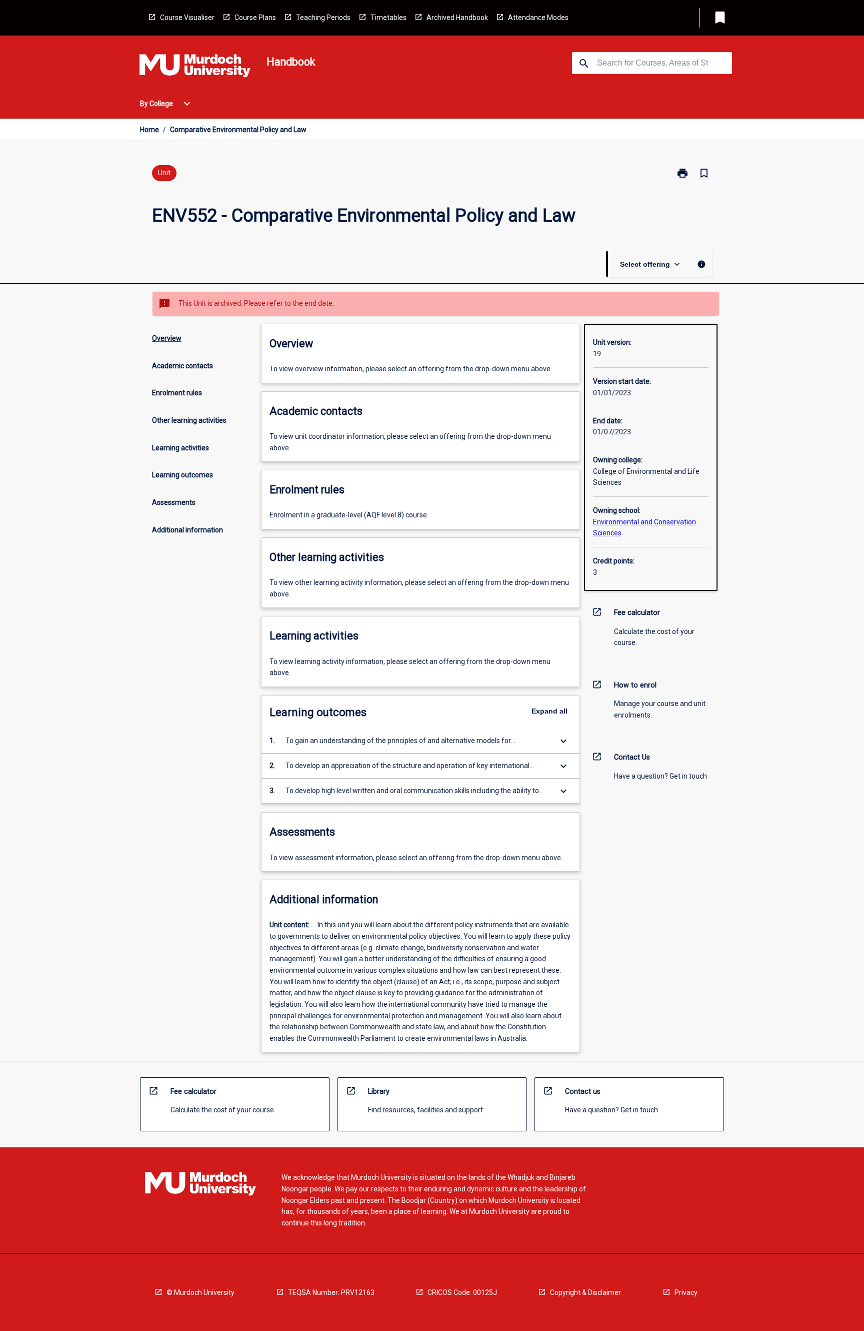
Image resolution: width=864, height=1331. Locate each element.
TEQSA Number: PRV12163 (331, 1292)
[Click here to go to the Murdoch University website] (195, 67)
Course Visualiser (187, 18)
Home (149, 130)
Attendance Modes (538, 18)
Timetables (388, 18)
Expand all (550, 711)
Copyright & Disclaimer (585, 1292)
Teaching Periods (323, 18)
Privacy (686, 1292)
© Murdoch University (200, 1292)
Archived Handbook (457, 18)
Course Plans (255, 18)
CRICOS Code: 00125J (462, 1292)
